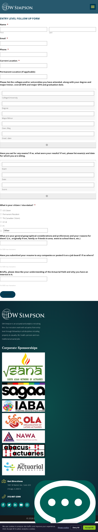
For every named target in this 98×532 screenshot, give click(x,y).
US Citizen (7, 210)
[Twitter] (9, 505)
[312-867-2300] (4, 496)
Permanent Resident (11, 214)
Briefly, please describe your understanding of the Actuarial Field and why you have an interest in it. (44, 273)
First (2, 32)
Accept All (89, 528)
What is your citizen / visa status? (17, 205)
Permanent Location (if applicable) (17, 72)
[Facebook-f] (3, 505)
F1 (4, 226)
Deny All (76, 528)
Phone (4, 49)
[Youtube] (21, 505)
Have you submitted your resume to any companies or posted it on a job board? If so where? (47, 255)
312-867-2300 (14, 496)
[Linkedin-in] (15, 505)
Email (4, 38)
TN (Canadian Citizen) (11, 218)
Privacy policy (63, 528)
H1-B (5, 222)
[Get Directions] (4, 481)
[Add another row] (47, 145)
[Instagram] (27, 505)
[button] (93, 7)
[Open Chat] (65, 505)
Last (51, 32)
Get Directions (15, 481)
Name (4, 24)
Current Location (9, 60)
